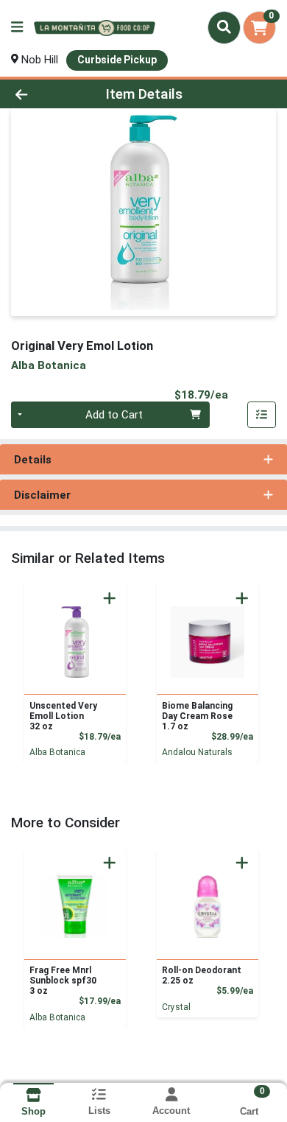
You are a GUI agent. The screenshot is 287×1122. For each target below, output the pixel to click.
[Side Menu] (17, 27)
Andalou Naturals (197, 752)
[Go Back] (44, 94)
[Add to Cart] (110, 598)
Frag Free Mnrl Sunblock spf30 (62, 980)
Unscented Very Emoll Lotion (63, 716)
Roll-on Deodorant (201, 975)
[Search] (224, 27)
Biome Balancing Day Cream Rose (197, 716)
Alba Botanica (57, 752)
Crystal (176, 1007)
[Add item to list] (262, 415)
